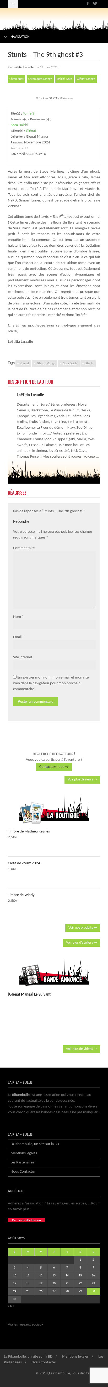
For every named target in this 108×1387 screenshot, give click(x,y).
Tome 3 (28, 114)
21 (67, 1283)
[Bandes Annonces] (54, 972)
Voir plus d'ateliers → (81, 943)
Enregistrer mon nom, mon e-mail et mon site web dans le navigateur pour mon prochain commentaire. (51, 683)
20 (54, 1283)
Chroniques (16, 79)
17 (14, 1283)
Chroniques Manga (40, 79)
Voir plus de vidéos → (81, 1049)
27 (54, 1291)
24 (14, 1291)
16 (93, 1275)
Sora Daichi (19, 125)
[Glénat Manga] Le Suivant (29, 995)
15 (80, 1275)
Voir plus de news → (82, 780)
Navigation (20, 37)
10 (14, 1275)
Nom (17, 617)
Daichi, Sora (64, 79)
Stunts (89, 363)
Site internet (22, 657)
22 (80, 1283)
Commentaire (24, 548)
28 (67, 1291)
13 (54, 1275)
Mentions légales (23, 1153)
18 (27, 1283)
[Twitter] (95, 4)
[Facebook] (87, 4)
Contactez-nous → (54, 767)
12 (40, 1275)
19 (40, 1283)
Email (17, 637)
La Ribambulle (19, 1095)
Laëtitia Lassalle (23, 67)
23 (93, 1283)
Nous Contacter (22, 1172)
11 (27, 1275)
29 (80, 1291)
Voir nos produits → (82, 928)
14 (67, 1275)
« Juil (11, 1306)
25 (27, 1291)
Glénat (31, 131)
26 (40, 1291)
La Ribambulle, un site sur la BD (34, 1144)
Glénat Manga (86, 79)
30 (93, 1291)
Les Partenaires (22, 1163)
